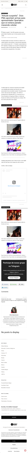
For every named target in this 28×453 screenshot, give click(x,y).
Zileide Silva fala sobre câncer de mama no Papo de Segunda (7, 300)
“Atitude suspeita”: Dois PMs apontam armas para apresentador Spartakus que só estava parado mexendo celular (13, 20)
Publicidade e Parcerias (6, 401)
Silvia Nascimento (4, 27)
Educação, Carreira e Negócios (8, 348)
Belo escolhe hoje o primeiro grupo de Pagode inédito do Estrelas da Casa (13, 121)
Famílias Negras (4, 369)
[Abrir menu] (2, 5)
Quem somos (4, 396)
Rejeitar (14, 444)
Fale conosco (4, 398)
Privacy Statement (16, 451)
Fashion (3, 360)
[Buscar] (26, 5)
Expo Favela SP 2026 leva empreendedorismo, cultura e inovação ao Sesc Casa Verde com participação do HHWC (14, 154)
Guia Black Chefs (5, 385)
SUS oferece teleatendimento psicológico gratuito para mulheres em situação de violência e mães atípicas (12, 137)
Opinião (3, 367)
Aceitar (14, 441)
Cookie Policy (10, 451)
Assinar (14, 417)
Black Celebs (4, 362)
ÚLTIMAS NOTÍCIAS (8, 8)
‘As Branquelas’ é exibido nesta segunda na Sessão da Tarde (20, 300)
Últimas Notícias (4, 346)
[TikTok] (20, 1)
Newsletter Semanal (4, 1)
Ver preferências (14, 448)
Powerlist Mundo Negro (6, 383)
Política (2, 371)
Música (2, 364)
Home (2, 8)
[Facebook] (23, 1)
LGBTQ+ (3, 374)
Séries (2, 350)
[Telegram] (26, 1)
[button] (26, 430)
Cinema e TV (4, 353)
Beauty (2, 357)
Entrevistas (3, 355)
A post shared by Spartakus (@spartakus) (14, 200)
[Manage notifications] (25, 450)
